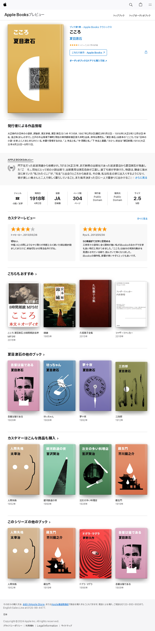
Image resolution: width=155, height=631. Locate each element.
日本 (5, 614)
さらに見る (141, 178)
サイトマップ (66, 625)
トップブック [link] (119, 15)
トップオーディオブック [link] (140, 15)
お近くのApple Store (34, 604)
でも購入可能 (87, 60)
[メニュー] (150, 5)
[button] (131, 5)
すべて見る (142, 218)
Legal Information (47, 625)
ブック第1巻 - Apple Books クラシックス (91, 27)
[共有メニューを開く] (146, 53)
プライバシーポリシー (12, 625)
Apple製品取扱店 (60, 604)
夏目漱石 (76, 39)
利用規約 (30, 625)
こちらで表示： (87, 52)
